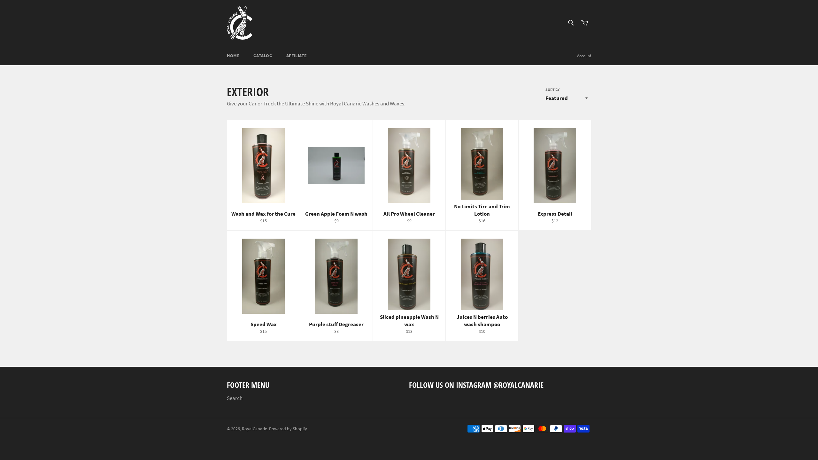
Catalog (262, 55)
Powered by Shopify (288, 429)
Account (584, 55)
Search (235, 398)
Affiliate (296, 55)
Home (233, 55)
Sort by (552, 89)
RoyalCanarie (254, 429)
